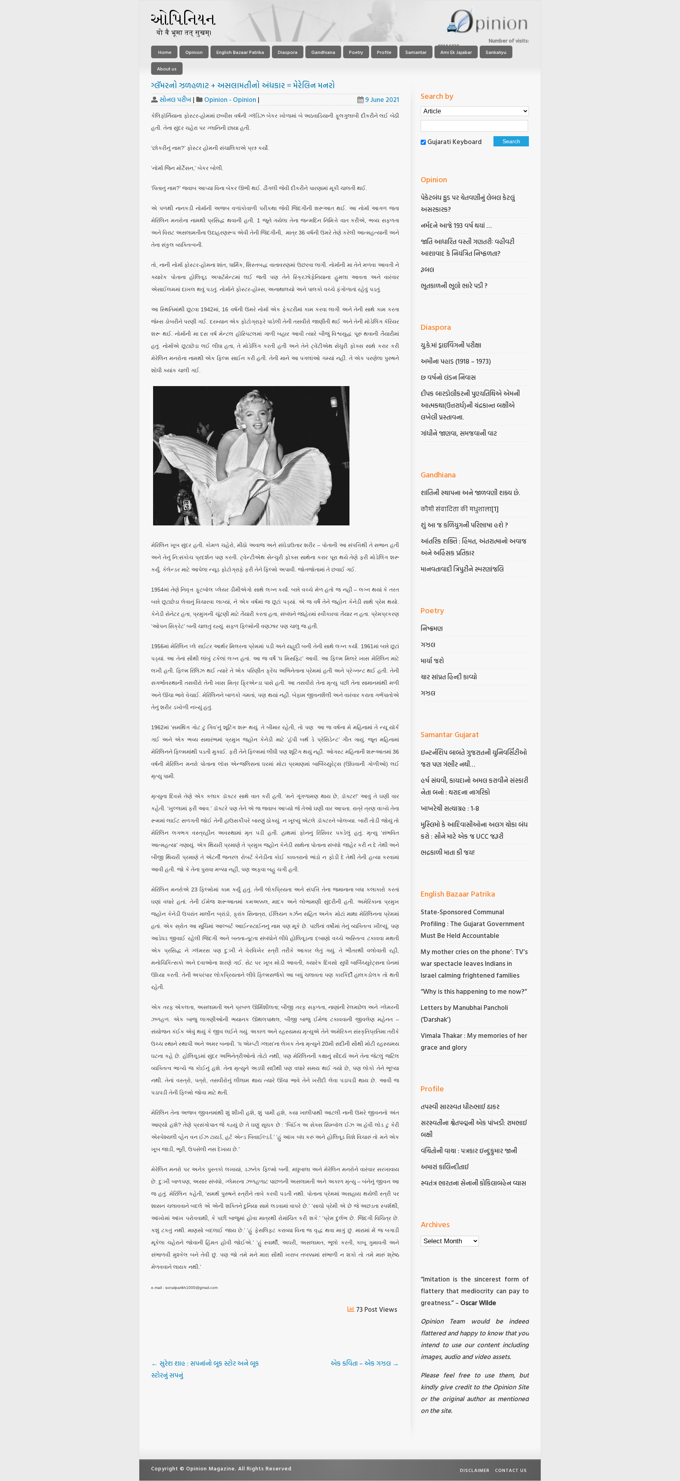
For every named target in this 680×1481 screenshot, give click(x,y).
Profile (384, 51)
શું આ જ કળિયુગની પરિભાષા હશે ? (465, 525)
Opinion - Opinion (230, 99)
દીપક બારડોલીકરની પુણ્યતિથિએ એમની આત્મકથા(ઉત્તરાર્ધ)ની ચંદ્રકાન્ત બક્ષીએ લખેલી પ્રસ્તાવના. (470, 405)
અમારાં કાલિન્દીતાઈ (445, 1167)
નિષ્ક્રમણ (432, 628)
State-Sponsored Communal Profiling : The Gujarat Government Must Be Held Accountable (473, 923)
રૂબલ (428, 269)
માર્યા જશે (432, 661)
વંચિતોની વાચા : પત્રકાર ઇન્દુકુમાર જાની (469, 1151)
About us (167, 68)
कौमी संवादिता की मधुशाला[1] (460, 509)
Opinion (194, 51)
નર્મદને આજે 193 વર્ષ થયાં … (456, 225)
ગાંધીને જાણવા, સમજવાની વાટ (459, 433)
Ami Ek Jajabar (456, 51)
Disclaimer (475, 1470)
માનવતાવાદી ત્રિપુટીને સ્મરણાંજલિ (463, 569)
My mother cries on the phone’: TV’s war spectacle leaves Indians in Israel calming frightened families (474, 963)
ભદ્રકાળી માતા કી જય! (448, 852)
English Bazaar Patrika (240, 51)
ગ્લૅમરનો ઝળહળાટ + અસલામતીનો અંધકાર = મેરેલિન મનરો (243, 85)
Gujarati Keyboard (454, 141)
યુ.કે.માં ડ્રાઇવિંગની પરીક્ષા (451, 345)
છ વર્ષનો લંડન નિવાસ (448, 377)
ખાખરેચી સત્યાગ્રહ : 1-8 (450, 808)
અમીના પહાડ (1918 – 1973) (457, 361)
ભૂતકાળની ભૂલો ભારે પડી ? (454, 285)
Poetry (356, 51)
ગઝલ (428, 644)
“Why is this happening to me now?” (474, 991)
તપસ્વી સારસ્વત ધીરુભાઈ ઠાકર (460, 1106)
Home (164, 51)
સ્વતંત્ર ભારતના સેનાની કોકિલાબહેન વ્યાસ (473, 1183)
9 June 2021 (382, 99)
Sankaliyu (496, 51)
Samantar (416, 51)
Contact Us (511, 1470)
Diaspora (288, 51)
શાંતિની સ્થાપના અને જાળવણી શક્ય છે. (470, 492)
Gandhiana (323, 51)
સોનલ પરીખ (175, 99)
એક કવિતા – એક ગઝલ (365, 1363)
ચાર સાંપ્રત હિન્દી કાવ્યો (449, 677)
